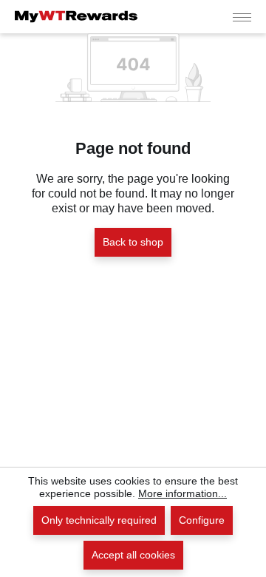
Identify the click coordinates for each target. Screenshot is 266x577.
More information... (182, 493)
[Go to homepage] (76, 16)
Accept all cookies (133, 555)
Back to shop (133, 242)
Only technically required (99, 520)
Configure (202, 520)
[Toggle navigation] (242, 17)
